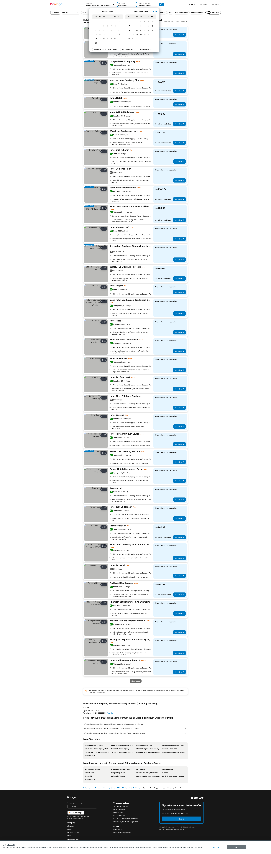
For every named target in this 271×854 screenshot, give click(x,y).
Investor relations (73, 832)
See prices (178, 35)
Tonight (98, 49)
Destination (89, 3)
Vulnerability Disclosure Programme (125, 822)
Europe (98, 788)
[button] (100, 4)
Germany (106, 788)
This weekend (128, 49)
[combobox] (100, 4)
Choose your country (74, 803)
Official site (109, 713)
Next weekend (144, 49)
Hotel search (88, 788)
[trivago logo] (56, 4)
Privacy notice (118, 812)
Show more (89, 755)
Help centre (117, 829)
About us (70, 826)
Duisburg (136, 788)
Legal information (119, 809)
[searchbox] (100, 5)
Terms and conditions (120, 806)
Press (69, 835)
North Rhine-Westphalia (121, 788)
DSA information (119, 815)
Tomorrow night (112, 49)
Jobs (69, 829)
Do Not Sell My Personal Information (125, 818)
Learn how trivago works (122, 832)
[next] (155, 11)
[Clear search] (113, 4)
